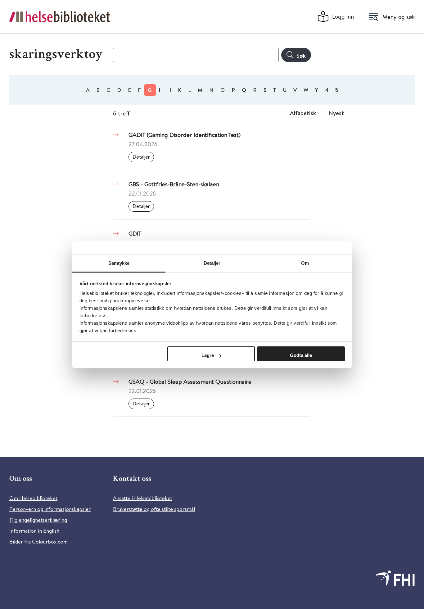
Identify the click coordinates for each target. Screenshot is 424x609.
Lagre (207, 355)
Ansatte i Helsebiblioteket (142, 498)
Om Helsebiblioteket (33, 498)
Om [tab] (305, 263)
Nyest (336, 113)
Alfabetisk (303, 113)
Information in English (34, 530)
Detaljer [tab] (212, 263)
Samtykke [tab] (119, 263)
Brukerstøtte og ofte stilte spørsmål (154, 508)
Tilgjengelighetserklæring (38, 519)
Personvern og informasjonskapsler (50, 508)
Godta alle (301, 355)
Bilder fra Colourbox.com (38, 541)
